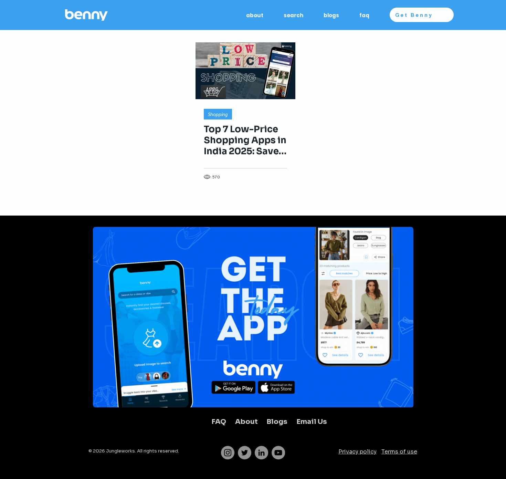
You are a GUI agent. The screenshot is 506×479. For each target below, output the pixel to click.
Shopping (218, 114)
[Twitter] (244, 452)
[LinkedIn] (261, 452)
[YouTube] (278, 452)
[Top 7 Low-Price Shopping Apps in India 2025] (245, 70)
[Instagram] (227, 452)
